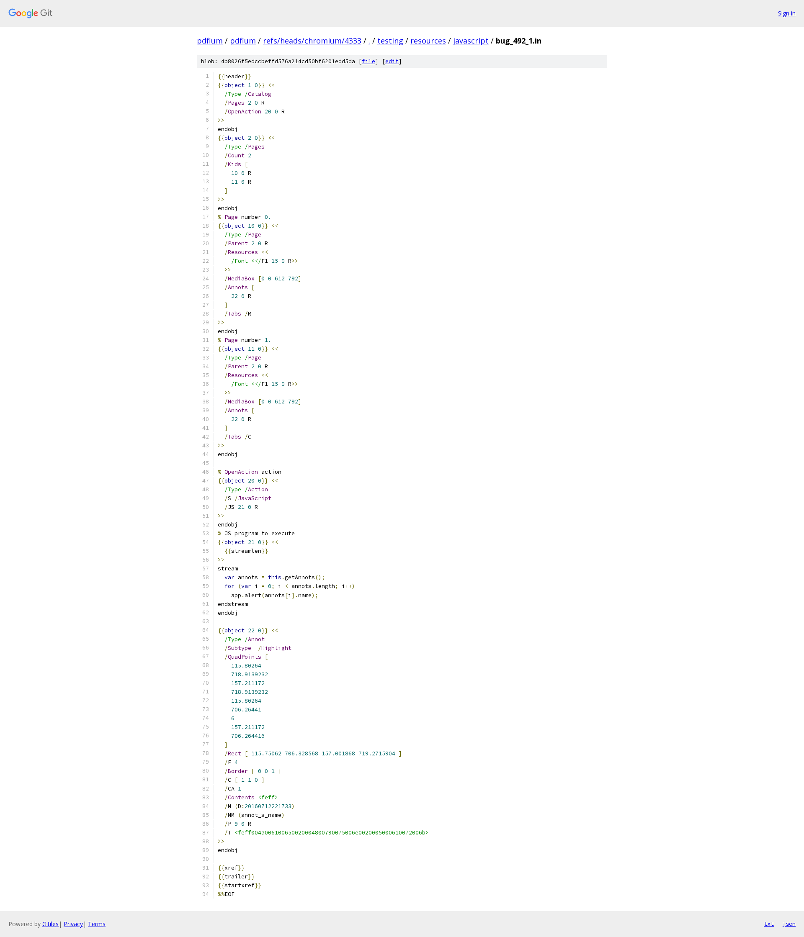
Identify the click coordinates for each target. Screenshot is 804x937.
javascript (471, 41)
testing (390, 41)
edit (392, 61)
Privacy (73, 924)
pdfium (210, 41)
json (789, 923)
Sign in (787, 13)
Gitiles (50, 924)
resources (428, 41)
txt (769, 923)
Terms (97, 924)
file (368, 61)
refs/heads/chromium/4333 (312, 41)
